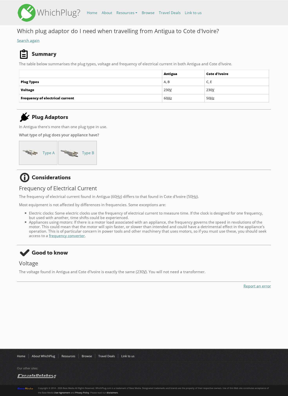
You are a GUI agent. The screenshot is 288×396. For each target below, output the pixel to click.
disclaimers (112, 392)
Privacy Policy (82, 392)
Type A (49, 152)
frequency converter (67, 235)
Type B (88, 152)
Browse (148, 12)
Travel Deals (170, 12)
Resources (125, 12)
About (107, 12)
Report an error (257, 286)
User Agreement (62, 392)
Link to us (193, 12)
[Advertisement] (134, 319)
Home (92, 12)
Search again (28, 40)
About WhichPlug (43, 356)
